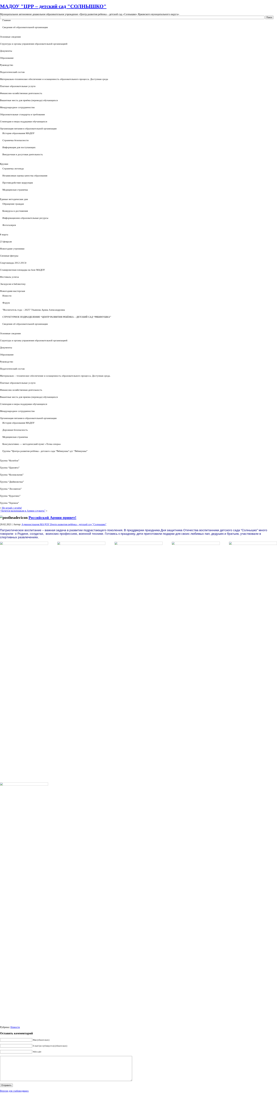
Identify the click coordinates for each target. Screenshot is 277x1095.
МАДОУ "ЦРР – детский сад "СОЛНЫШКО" (53, 6)
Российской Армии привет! (52, 517)
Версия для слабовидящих (14, 1091)
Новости (15, 1027)
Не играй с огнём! (12, 507)
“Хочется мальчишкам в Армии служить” (22, 510)
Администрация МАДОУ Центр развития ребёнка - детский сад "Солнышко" (63, 524)
